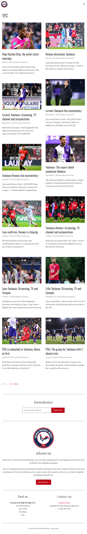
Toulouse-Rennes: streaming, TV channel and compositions (63, 230)
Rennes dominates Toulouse (60, 54)
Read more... (43, 482)
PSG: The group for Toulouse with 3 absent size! (64, 351)
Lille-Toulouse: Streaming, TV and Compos (63, 290)
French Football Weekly (41, 529)
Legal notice (55, 529)
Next (17, 384)
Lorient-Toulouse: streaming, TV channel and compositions (19, 117)
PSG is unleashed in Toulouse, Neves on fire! (21, 351)
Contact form (64, 503)
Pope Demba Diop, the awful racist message (20, 56)
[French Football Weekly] (4, 4)
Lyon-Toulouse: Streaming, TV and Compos (20, 290)
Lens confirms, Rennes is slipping (20, 232)
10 (11, 384)
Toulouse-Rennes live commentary (20, 175)
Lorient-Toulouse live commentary (64, 111)
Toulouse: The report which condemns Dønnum (60, 169)
